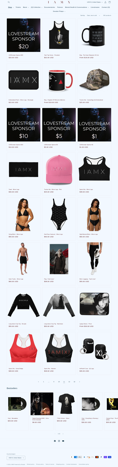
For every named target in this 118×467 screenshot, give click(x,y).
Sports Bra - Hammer (50, 368)
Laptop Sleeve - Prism (86, 323)
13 (74, 381)
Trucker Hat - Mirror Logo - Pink (53, 189)
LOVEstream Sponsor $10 (16, 144)
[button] (9, 2)
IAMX (12, 464)
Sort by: (82, 15)
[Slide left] (55, 434)
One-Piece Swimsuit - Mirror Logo (53, 234)
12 (69, 381)
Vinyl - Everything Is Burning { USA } (90, 419)
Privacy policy (40, 464)
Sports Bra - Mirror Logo (86, 189)
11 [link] (64, 382)
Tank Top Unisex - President (52, 55)
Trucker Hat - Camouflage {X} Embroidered (91, 100)
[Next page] (79, 382)
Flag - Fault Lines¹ (49, 279)
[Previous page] (38, 382)
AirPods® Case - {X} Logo (87, 368)
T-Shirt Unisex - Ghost (63, 418)
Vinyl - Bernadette (13, 418)
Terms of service (50, 464)
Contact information (71, 464)
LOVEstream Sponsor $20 (16, 55)
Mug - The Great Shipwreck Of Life (89, 55)
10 (59, 381)
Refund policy (30, 464)
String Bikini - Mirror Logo (16, 234)
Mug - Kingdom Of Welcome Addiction (54, 100)
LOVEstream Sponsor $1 (86, 144)
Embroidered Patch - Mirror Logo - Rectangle (21, 100)
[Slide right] (63, 434)
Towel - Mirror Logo (14, 189)
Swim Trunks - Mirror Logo (16, 279)
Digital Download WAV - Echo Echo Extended (40, 419)
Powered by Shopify (19, 464)
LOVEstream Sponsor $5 (51, 144)
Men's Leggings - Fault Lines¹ (88, 279)
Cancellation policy (84, 464)
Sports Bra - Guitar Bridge (16, 368)
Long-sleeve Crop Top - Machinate (53, 323)
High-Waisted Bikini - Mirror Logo (89, 234)
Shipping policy (60, 464)
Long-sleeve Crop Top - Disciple (17, 323)
